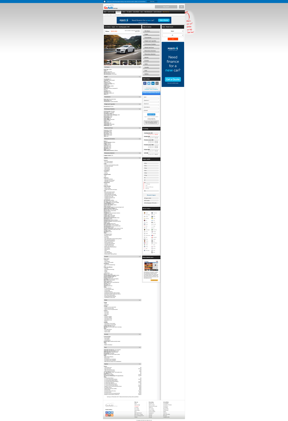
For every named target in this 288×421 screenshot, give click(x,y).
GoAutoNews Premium (167, 404)
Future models (137, 410)
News (135, 411)
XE (144, 177)
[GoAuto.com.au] (110, 9)
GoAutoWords (165, 410)
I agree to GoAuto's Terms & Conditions (151, 116)
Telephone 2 (146, 103)
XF (144, 180)
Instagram (155, 89)
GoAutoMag (165, 407)
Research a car (151, 403)
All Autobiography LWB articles (150, 202)
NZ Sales (150, 415)
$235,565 (153, 137)
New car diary (151, 408)
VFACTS (150, 414)
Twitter (151, 89)
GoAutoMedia (165, 403)
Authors (164, 411)
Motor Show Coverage (138, 414)
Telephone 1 (146, 100)
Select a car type (151, 404)
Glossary (150, 417)
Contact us (165, 412)
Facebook (147, 89)
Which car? (151, 407)
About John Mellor (166, 414)
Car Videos (136, 407)
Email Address (147, 107)
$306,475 (153, 154)
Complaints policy (166, 417)
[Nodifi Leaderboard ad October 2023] (144, 23)
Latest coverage (137, 404)
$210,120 (153, 141)
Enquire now (151, 114)
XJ (144, 182)
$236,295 (153, 150)
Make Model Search (138, 412)
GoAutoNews (165, 406)
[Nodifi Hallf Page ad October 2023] (173, 86)
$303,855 (153, 134)
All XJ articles (147, 200)
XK (145, 190)
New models (136, 408)
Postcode (146, 110)
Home (135, 403)
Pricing (123, 14)
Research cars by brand (153, 406)
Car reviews (136, 406)
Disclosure (165, 415)
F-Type (145, 168)
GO (181, 6)
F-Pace (145, 165)
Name (145, 97)
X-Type (145, 175)
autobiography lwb (117, 14)
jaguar (111, 14)
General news (151, 412)
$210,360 (153, 142)
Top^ (140, 67)
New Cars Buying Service (139, 415)
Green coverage (151, 410)
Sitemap (135, 417)
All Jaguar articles (147, 198)
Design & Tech (165, 408)
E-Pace (145, 163)
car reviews (107, 14)
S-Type (145, 172)
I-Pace (145, 170)
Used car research (152, 411)
